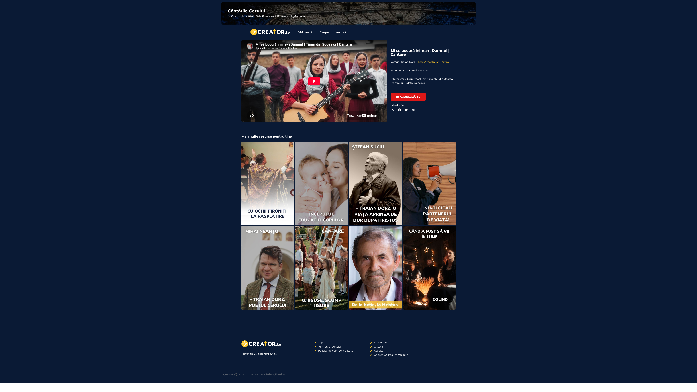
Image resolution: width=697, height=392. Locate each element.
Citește (324, 32)
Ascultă (341, 32)
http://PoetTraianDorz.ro (433, 62)
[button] (393, 109)
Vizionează (305, 32)
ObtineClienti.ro (274, 374)
